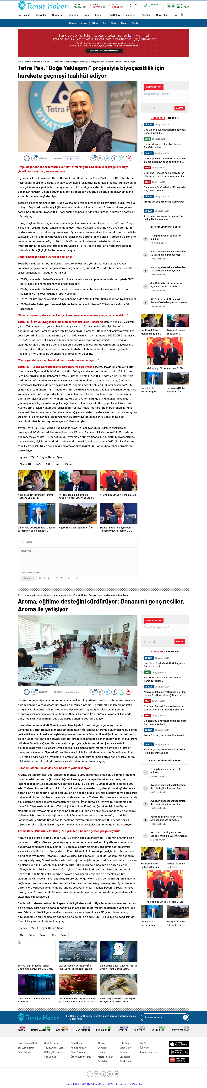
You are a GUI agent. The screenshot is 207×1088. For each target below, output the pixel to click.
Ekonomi (73, 14)
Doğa (38, 464)
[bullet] (61, 578)
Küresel (68, 464)
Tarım (63, 935)
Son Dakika (24, 14)
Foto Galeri (114, 14)
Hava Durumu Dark (27, 1043)
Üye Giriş (143, 1043)
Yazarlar (145, 14)
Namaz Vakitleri (40, 1029)
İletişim (79, 1084)
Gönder (27, 578)
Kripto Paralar (180, 1029)
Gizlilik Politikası (91, 1084)
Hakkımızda (69, 1084)
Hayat (124, 23)
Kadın (98, 14)
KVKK (111, 1084)
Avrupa (84, 23)
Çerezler (104, 1084)
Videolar (130, 14)
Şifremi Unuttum (148, 1052)
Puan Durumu (103, 1029)
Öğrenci (43, 935)
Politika (134, 23)
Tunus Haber (23, 61)
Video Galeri (126, 1047)
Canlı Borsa (76, 1043)
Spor (86, 14)
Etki (48, 464)
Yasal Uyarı (138, 1084)
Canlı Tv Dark (51, 1043)
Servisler (41, 14)
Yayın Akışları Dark (54, 1047)
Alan (22, 935)
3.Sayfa (72, 23)
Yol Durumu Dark (26, 1047)
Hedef (57, 464)
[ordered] (57, 578)
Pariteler (139, 1029)
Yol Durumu (158, 1029)
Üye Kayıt (144, 1047)
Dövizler (102, 1047)
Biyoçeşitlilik (25, 464)
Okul (54, 935)
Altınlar (102, 1043)
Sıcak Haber (126, 1061)
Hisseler (123, 1029)
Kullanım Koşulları (124, 1084)
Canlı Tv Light (25, 1052)
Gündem (57, 14)
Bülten (95, 23)
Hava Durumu (82, 1029)
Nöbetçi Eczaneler (54, 1052)
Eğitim (113, 23)
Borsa (21, 1029)
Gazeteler (161, 14)
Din (104, 23)
